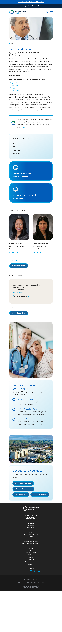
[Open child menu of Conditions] (48, 150)
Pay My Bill (31, 559)
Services (31, 530)
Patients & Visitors (31, 552)
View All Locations (18, 313)
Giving (31, 537)
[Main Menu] (51, 12)
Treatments (15, 91)
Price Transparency (31, 562)
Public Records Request (31, 546)
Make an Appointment (31, 541)
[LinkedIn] (35, 571)
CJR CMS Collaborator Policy (31, 534)
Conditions (15, 85)
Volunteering (31, 539)
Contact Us (31, 564)
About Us (31, 525)
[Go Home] (10, 44)
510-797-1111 (31, 519)
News (31, 557)
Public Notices (31, 527)
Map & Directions (18, 292)
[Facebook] (23, 571)
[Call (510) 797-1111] (46, 12)
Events (31, 550)
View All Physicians (18, 266)
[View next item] (16, 260)
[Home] (17, 12)
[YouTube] (39, 571)
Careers (31, 532)
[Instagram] (31, 571)
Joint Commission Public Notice (31, 543)
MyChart (31, 555)
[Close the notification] (60, 2)
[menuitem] (31, 143)
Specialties (15, 83)
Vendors (31, 548)
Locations (31, 523)
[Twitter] (27, 571)
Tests (13, 88)
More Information (20, 297)
